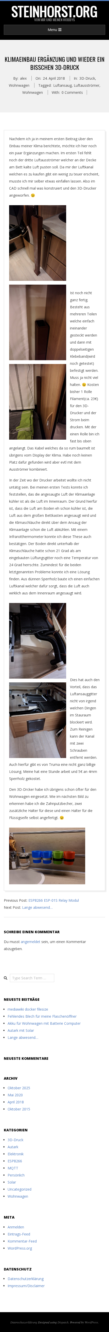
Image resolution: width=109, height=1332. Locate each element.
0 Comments (72, 92)
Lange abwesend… (37, 907)
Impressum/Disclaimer (26, 1285)
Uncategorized (19, 1189)
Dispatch (63, 1322)
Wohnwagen (19, 85)
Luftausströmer (86, 85)
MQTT (13, 1168)
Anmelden (16, 1227)
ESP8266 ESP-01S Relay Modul (53, 900)
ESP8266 (15, 1161)
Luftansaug (62, 85)
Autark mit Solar (21, 1030)
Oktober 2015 (19, 1109)
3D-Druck (87, 78)
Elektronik (16, 1154)
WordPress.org (20, 1248)
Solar (12, 1182)
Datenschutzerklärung (26, 1278)
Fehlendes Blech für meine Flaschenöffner (42, 1016)
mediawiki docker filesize (28, 1009)
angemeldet (30, 941)
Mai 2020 (15, 1095)
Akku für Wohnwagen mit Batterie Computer (44, 1023)
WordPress (91, 1322)
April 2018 (16, 1102)
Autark (13, 1146)
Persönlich (16, 1175)
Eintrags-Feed (19, 1234)
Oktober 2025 (19, 1087)
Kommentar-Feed (22, 1241)
